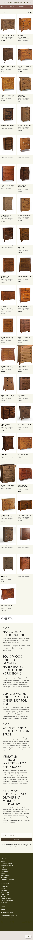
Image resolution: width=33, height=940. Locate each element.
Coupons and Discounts (7, 879)
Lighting (7, 6)
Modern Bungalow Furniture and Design (13, 932)
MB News (3, 888)
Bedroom (21, 6)
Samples (3, 896)
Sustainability (4, 871)
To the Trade (4, 902)
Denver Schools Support (7, 900)
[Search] (5, 2)
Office (26, 6)
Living (12, 6)
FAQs (2, 867)
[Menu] (2, 2)
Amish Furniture (5, 892)
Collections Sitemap (6, 898)
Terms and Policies (17, 936)
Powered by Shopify (27, 932)
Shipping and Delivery (7, 865)
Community (4, 869)
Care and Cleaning (6, 894)
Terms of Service (5, 875)
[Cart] (31, 2)
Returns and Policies (6, 863)
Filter (4, 12)
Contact (3, 861)
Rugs (2, 6)
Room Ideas (4, 890)
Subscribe (16, 839)
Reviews (3, 873)
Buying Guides (4, 886)
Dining (16, 6)
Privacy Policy (4, 877)
